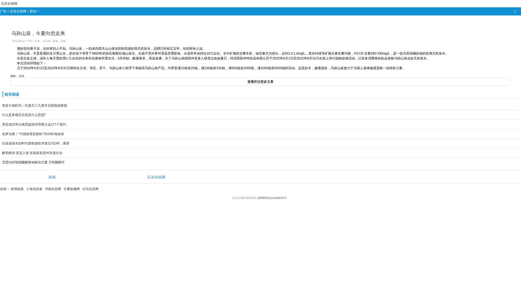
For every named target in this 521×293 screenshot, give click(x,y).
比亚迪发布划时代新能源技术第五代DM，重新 (35, 143)
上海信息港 (34, 189)
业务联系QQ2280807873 (271, 198)
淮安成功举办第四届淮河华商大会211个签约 (34, 124)
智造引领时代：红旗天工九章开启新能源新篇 (34, 105)
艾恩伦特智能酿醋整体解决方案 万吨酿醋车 (33, 162)
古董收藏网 (71, 189)
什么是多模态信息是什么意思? (24, 115)
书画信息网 (53, 189)
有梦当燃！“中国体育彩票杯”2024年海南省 (33, 134)
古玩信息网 (90, 189)
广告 (3, 11)
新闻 (33, 11)
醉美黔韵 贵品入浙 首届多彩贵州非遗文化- (32, 153)
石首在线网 (9, 3)
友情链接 (17, 189)
